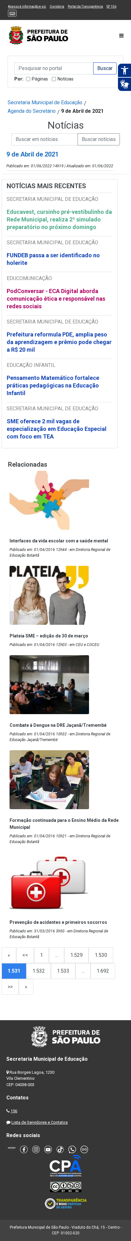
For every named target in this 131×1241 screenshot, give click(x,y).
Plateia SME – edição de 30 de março (49, 635)
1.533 (63, 971)
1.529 (76, 955)
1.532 (38, 971)
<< (25, 955)
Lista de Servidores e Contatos (39, 1122)
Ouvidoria (57, 6)
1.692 (103, 971)
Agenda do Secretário (32, 111)
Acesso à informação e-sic (27, 6)
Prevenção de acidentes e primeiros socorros (58, 922)
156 (13, 1111)
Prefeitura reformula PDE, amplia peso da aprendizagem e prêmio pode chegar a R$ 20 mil (59, 342)
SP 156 (111, 6)
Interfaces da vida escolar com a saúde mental (59, 540)
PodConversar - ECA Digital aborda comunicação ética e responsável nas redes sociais (56, 299)
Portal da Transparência (85, 6)
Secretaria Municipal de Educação (45, 102)
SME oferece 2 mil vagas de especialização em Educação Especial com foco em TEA (57, 429)
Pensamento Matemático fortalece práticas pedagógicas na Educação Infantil (53, 385)
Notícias (65, 79)
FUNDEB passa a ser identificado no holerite (53, 259)
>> (10, 987)
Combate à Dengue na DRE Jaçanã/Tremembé (58, 725)
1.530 (101, 955)
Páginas (40, 79)
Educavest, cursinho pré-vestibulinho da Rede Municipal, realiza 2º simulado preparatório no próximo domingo (59, 219)
